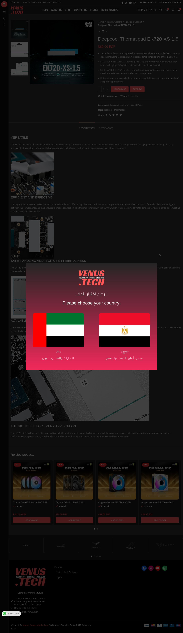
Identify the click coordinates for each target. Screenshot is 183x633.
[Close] (160, 255)
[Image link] (58, 330)
